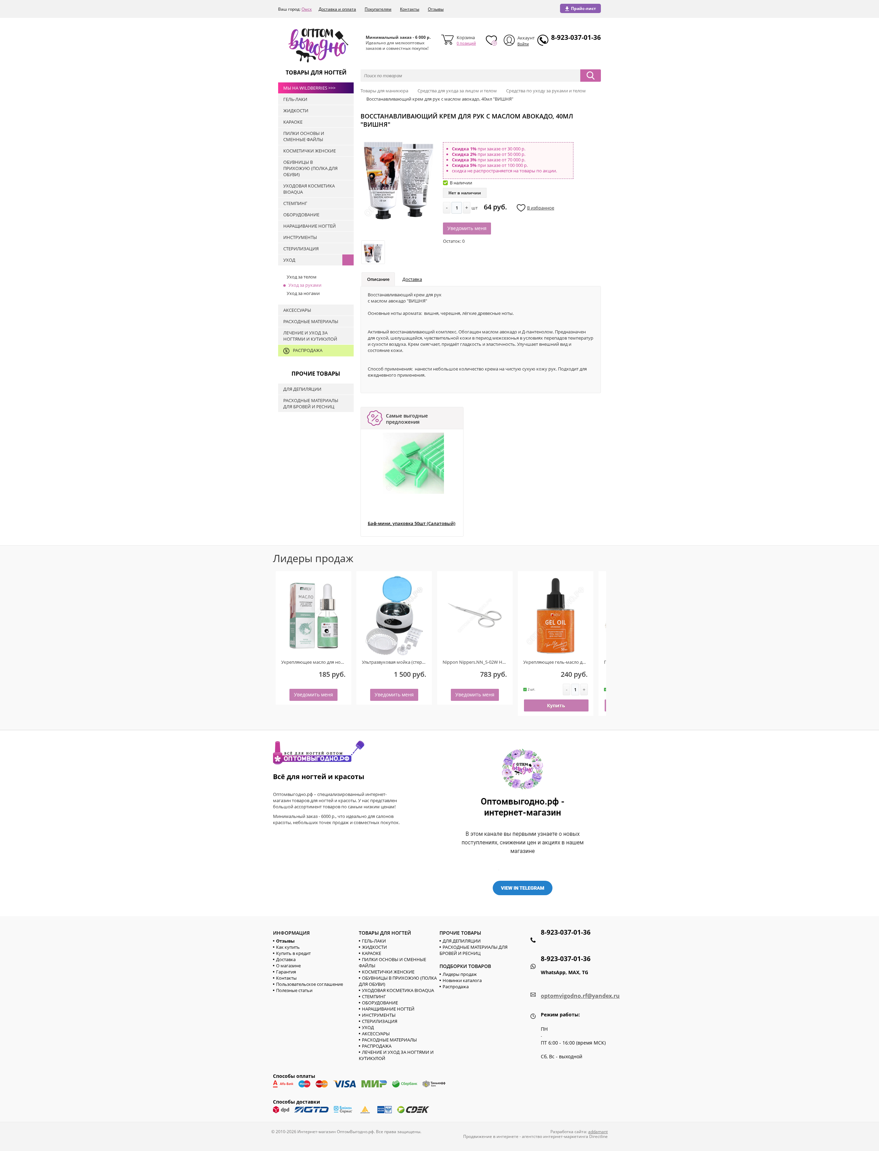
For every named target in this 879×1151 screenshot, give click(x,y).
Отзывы (436, 9)
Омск (306, 9)
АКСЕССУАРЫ (376, 1033)
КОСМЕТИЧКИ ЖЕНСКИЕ (388, 972)
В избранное (540, 208)
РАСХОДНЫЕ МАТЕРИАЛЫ (389, 1040)
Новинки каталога (462, 980)
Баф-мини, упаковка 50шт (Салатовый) (411, 523)
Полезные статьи (294, 990)
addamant (598, 1132)
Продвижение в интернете (490, 1136)
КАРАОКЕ (371, 953)
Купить (556, 705)
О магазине (288, 965)
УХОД (368, 1027)
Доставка (412, 279)
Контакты (409, 9)
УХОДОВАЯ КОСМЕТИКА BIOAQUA (398, 990)
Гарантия (286, 972)
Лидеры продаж (460, 974)
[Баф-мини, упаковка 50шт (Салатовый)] (413, 463)
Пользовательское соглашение (309, 984)
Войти (523, 43)
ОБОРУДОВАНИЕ (380, 1003)
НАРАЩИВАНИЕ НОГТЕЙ (388, 1009)
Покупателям (378, 9)
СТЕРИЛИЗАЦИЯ (379, 1021)
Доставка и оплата (337, 9)
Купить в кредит (293, 953)
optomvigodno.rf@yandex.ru (580, 996)
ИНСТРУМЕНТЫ (379, 1015)
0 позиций (466, 43)
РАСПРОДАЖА (376, 1046)
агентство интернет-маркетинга (555, 1136)
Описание (378, 279)
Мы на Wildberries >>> (309, 88)
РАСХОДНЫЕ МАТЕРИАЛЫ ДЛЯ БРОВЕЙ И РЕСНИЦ (473, 950)
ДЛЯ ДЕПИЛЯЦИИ (462, 941)
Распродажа (456, 986)
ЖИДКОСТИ (374, 947)
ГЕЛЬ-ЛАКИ (374, 941)
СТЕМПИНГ (374, 996)
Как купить (288, 947)
